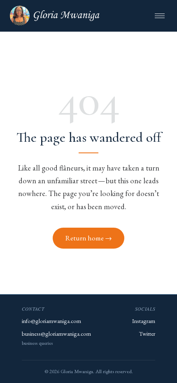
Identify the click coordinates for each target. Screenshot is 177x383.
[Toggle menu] (159, 15)
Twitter (147, 333)
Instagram (143, 321)
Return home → (88, 237)
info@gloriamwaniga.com (51, 321)
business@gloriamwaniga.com (56, 333)
